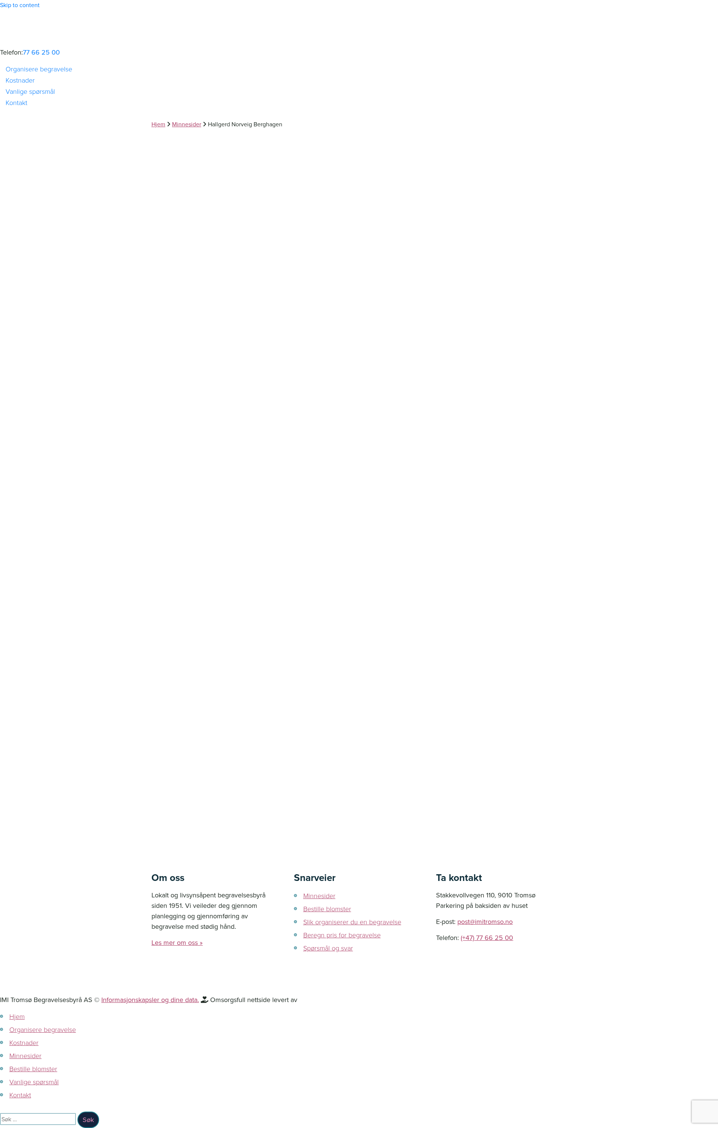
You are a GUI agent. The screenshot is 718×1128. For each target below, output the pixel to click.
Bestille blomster (327, 908)
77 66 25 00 (41, 52)
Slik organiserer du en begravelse (352, 921)
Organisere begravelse (39, 68)
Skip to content (20, 5)
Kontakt (16, 102)
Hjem (17, 1016)
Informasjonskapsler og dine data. (150, 999)
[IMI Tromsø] (359, 28)
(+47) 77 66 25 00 (487, 937)
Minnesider (319, 895)
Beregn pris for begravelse (342, 934)
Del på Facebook (171, 615)
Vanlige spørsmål (30, 91)
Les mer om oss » (177, 942)
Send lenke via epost (170, 700)
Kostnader (20, 79)
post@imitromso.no (485, 921)
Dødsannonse (197, 594)
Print (173, 673)
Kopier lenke (166, 652)
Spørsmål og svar (328, 947)
